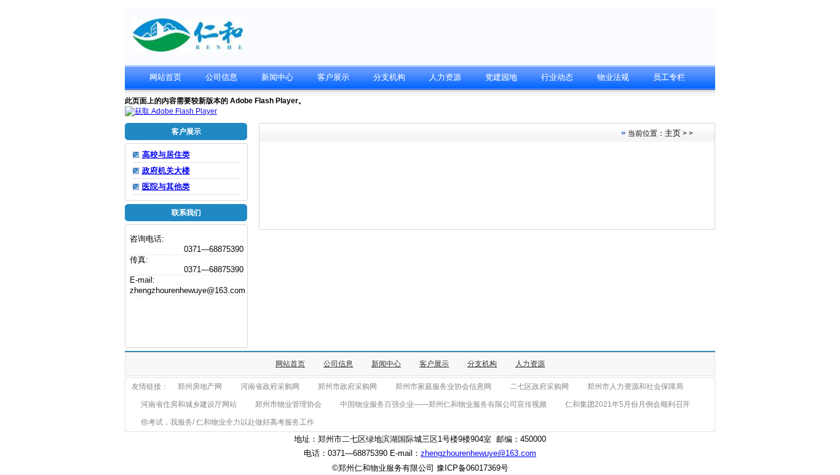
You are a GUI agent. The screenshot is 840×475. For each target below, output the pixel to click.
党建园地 (501, 77)
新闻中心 (277, 77)
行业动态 (557, 77)
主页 (673, 133)
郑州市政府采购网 (347, 386)
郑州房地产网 (200, 386)
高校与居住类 (166, 154)
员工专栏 (669, 77)
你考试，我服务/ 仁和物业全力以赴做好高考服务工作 (227, 422)
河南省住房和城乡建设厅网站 (189, 404)
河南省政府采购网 (269, 386)
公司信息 (221, 77)
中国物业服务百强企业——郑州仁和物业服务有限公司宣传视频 (443, 404)
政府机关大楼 (166, 170)
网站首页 (165, 77)
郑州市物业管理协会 (288, 404)
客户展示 (333, 77)
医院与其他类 (166, 186)
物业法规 (613, 77)
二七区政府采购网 (539, 386)
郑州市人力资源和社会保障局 (635, 386)
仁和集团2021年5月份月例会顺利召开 (627, 404)
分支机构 (389, 77)
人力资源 (445, 77)
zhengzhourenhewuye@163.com (478, 453)
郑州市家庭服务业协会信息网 (443, 386)
